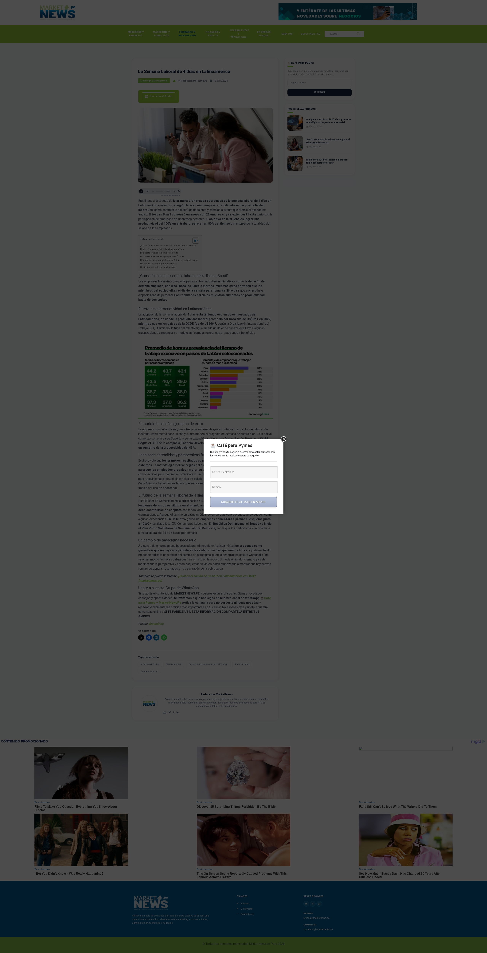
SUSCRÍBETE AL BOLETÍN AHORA (243, 502)
